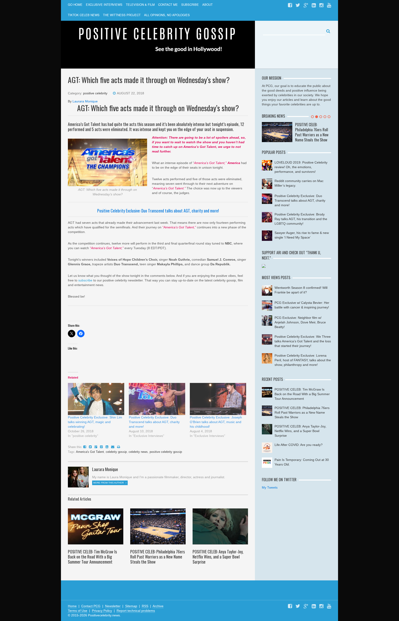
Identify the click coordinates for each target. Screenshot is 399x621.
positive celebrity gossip (166, 452)
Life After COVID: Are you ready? (299, 445)
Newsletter (113, 606)
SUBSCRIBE (190, 4)
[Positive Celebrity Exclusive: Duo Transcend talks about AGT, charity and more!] (157, 399)
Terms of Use (77, 610)
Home (72, 606)
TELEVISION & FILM (140, 4)
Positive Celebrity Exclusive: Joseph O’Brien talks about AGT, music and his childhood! (216, 421)
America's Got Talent (90, 452)
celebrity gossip (116, 452)
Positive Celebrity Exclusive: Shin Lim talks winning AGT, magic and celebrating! (95, 421)
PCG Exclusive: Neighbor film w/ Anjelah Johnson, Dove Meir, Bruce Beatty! (300, 322)
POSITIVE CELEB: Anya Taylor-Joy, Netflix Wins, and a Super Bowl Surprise (218, 557)
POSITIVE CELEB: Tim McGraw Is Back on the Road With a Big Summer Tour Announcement (92, 557)
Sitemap (131, 606)
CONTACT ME (168, 4)
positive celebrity (95, 93)
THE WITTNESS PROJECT (122, 15)
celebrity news (138, 452)
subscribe (85, 280)
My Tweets (270, 487)
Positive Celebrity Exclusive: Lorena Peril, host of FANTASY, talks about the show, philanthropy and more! (303, 360)
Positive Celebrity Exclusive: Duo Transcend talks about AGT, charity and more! (158, 211)
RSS (145, 606)
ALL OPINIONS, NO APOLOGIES (167, 15)
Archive (158, 606)
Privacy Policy (102, 610)
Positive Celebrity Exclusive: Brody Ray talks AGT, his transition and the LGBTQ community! (301, 218)
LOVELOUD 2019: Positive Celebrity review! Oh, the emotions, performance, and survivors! (301, 167)
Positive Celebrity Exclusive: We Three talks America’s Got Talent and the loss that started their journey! (303, 341)
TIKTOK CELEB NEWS (84, 15)
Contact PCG (90, 606)
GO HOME (75, 4)
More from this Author (108, 482)
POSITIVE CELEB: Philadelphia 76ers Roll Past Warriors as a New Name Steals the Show (157, 557)
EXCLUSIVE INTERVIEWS (104, 4)
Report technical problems (136, 610)
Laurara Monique (85, 101)
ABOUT (207, 4)
